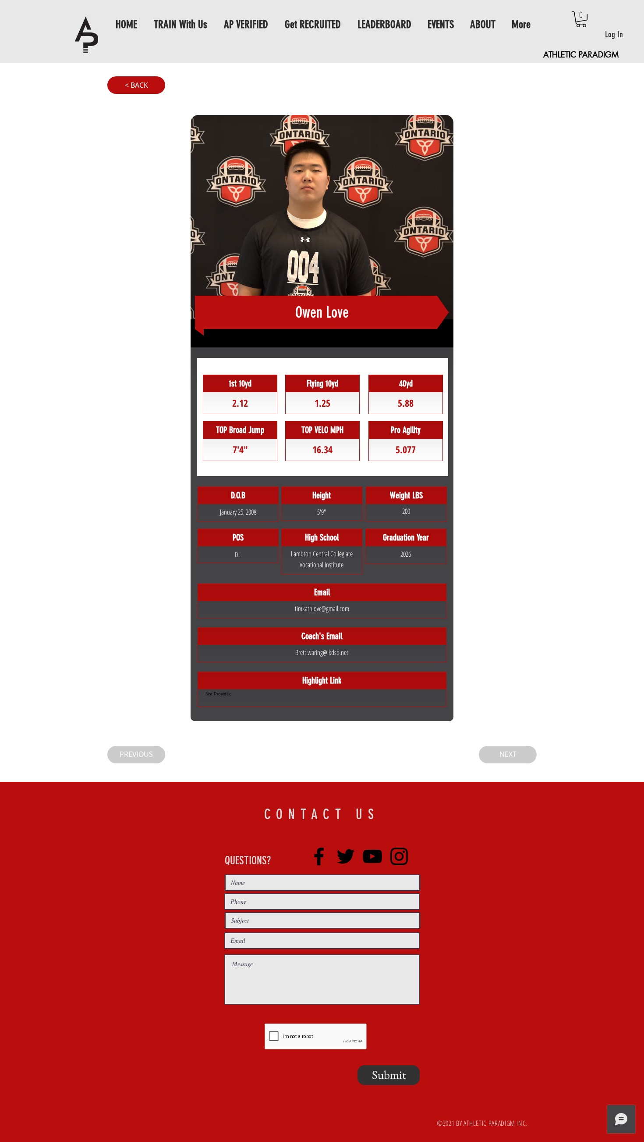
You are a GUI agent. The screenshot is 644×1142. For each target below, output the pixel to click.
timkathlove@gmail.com (322, 608)
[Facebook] (319, 856)
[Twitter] (345, 856)
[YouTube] (372, 856)
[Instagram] (399, 856)
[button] (581, 19)
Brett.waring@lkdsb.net (321, 652)
